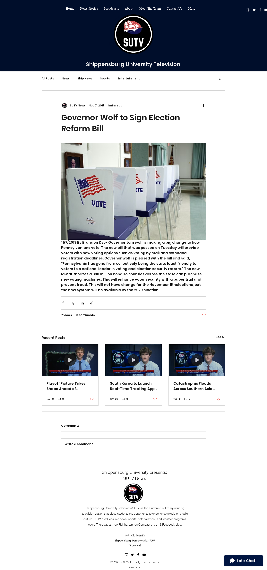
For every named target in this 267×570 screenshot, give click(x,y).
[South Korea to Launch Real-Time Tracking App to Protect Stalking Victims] (133, 360)
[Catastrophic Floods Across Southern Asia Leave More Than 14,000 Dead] (197, 360)
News (66, 78)
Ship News (84, 78)
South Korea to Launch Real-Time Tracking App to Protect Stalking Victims (132, 386)
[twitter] (254, 10)
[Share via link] (92, 303)
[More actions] (203, 105)
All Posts (48, 78)
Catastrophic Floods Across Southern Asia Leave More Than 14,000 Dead (195, 386)
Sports (105, 78)
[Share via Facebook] (63, 303)
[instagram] (248, 10)
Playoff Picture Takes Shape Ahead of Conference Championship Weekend (69, 386)
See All (220, 337)
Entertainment (129, 78)
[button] (89, 8)
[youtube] (144, 555)
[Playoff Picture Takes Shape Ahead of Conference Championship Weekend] (70, 360)
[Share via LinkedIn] (82, 303)
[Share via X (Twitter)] (72, 303)
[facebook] (260, 10)
